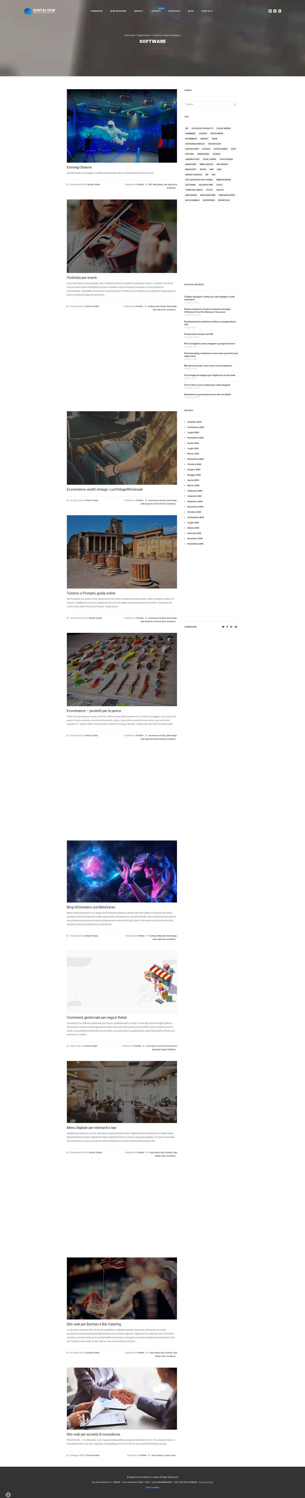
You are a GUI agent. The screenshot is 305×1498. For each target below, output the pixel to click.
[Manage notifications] (5, 1492)
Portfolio (174, 11)
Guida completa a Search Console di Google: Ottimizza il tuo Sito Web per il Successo (207, 310)
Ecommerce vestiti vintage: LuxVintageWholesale (105, 489)
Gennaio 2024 (194, 421)
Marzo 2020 (193, 485)
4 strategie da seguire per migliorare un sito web (209, 375)
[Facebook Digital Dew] (274, 11)
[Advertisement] (122, 364)
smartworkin (223, 180)
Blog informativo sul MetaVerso (91, 907)
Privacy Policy (206, 1482)
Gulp (162, 1152)
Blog (191, 11)
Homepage (97, 11)
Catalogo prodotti (202, 128)
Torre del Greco (194, 190)
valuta (220, 190)
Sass (164, 1156)
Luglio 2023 (193, 432)
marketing (190, 164)
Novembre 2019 (195, 506)
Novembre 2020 (195, 459)
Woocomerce (160, 504)
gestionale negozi (159, 1049)
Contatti (207, 11)
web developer (207, 195)
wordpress (171, 188)
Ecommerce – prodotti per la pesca (94, 711)
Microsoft (191, 169)
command (161, 1046)
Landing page (192, 159)
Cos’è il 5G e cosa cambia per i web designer (207, 385)
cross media (154, 1152)
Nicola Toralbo (94, 184)
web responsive (170, 184)
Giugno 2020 (193, 469)
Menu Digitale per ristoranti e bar (91, 1128)
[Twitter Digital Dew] (270, 11)
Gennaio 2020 (194, 496)
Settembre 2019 (195, 517)
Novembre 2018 (195, 543)
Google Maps (221, 149)
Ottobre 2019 (194, 512)
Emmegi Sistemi (79, 167)
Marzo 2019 (193, 528)
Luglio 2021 (193, 448)
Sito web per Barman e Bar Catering (94, 1324)
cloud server (151, 1046)
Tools (219, 185)
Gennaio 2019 (194, 533)
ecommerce (153, 500)
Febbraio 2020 (194, 490)
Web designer (118, 11)
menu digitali (206, 164)
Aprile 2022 (193, 443)
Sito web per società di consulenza (93, 1434)
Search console (193, 174)
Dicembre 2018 (195, 538)
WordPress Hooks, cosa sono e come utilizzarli (208, 365)
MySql (203, 169)
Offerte (157, 10)
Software (172, 1049)
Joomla (167, 1455)
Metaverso (161, 936)
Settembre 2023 (195, 427)
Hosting (151, 306)
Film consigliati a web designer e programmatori (209, 343)
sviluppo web (206, 185)
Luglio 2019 (193, 522)
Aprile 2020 (193, 480)
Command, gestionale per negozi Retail (97, 1017)
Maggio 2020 (194, 475)
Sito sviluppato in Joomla (199, 180)
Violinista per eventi (82, 278)
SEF (150, 184)
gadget (204, 139)
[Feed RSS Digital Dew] (279, 11)
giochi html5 (192, 149)
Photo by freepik (152, 1487)
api (186, 128)
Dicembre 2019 (195, 501)
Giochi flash (214, 144)
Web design (158, 184)
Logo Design (160, 306)
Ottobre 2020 (194, 464)
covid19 (203, 133)
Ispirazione (203, 154)
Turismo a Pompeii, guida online (91, 593)
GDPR (214, 139)
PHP (212, 169)
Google (206, 149)
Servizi (138, 11)
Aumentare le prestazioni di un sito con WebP (207, 394)
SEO (213, 174)
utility (209, 190)
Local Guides (209, 159)
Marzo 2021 (193, 453)
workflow (224, 200)
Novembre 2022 (195, 437)
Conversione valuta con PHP (198, 334)
